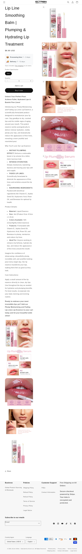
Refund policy (52, 548)
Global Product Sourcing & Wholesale (13, 489)
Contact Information (48, 492)
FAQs (43, 488)
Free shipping (19, 65)
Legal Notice (27, 510)
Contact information (63, 550)
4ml (8, 73)
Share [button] (9, 471)
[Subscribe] (38, 523)
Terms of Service (29, 501)
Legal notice (73, 550)
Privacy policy (62, 548)
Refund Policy (28, 492)
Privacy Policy (28, 506)
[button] (4, 2)
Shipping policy (51, 550)
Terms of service (72, 548)
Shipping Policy (28, 488)
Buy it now (19, 90)
